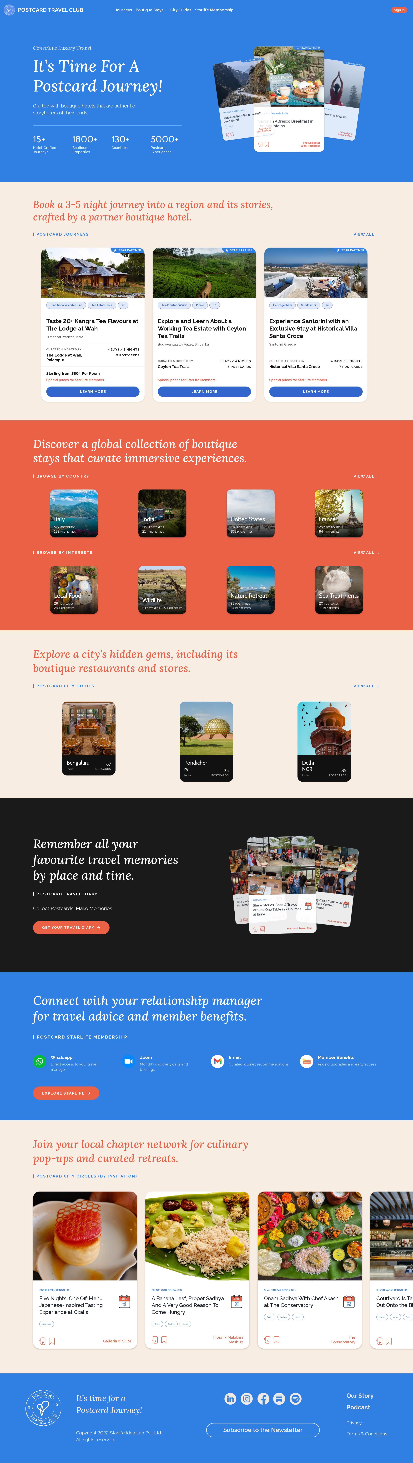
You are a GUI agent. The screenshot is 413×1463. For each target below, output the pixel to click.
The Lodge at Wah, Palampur (310, 144)
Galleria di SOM (117, 1341)
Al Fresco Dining (230, 126)
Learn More (93, 392)
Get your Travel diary (68, 928)
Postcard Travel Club (342, 920)
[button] (89, 738)
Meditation (263, 133)
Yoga (273, 133)
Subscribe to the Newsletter (263, 1429)
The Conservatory (343, 1339)
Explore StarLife (63, 1093)
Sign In (399, 10)
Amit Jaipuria (312, 930)
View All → (367, 234)
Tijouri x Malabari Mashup (227, 1339)
